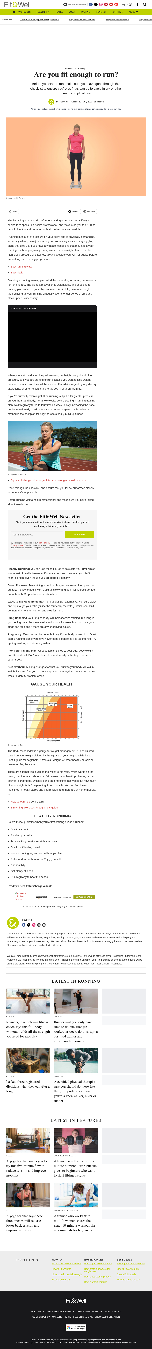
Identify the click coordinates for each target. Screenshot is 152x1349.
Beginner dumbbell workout (82, 19)
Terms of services (46, 543)
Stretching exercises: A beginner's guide (34, 807)
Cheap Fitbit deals (126, 1274)
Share (15, 211)
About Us (35, 1311)
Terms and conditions (89, 1311)
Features (99, 102)
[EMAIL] (44, 925)
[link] (20, 897)
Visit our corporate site (111, 1340)
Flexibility (43, 12)
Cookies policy (41, 1317)
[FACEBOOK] (24, 925)
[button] (52, 896)
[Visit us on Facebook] (91, 4)
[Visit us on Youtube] (111, 4)
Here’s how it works (111, 109)
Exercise (69, 69)
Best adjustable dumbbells (98, 1263)
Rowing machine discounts (131, 1263)
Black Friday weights (128, 1269)
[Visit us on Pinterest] (106, 4)
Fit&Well (63, 101)
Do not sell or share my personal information (92, 1317)
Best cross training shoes (97, 1276)
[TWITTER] (29, 925)
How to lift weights (61, 1269)
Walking (85, 12)
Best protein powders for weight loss (97, 1270)
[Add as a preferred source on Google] (76, 1327)
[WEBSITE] (39, 925)
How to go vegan (61, 1279)
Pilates (59, 12)
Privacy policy (113, 1311)
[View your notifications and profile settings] (137, 4)
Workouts (24, 12)
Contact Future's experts (58, 1311)
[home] (13, 12)
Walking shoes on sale (128, 1279)
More (132, 12)
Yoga (72, 12)
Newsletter (91, 211)
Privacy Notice (17, 545)
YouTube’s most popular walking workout (39, 19)
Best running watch (22, 266)
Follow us (75, 211)
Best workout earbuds (95, 1282)
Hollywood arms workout (117, 19)
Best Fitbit (17, 272)
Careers (57, 1317)
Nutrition (117, 12)
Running (101, 12)
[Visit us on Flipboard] (116, 4)
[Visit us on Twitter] (96, 4)
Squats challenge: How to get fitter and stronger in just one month (49, 480)
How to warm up (20, 801)
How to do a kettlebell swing (66, 1263)
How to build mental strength (67, 1274)
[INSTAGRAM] (34, 925)
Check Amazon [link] (84, 897)
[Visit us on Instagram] (101, 4)
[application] (52, 337)
